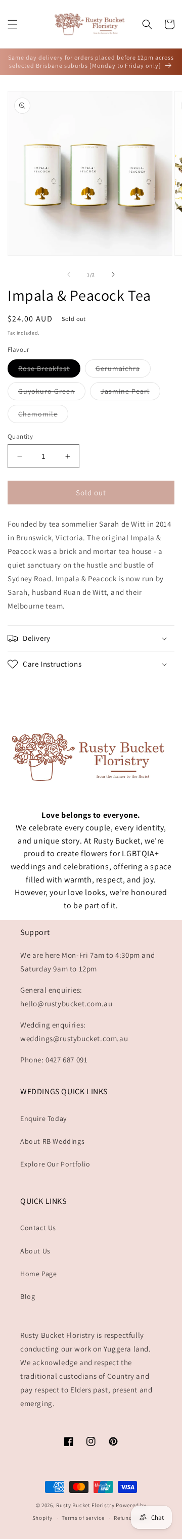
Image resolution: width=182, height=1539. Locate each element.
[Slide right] (113, 274)
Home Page (38, 1273)
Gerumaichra (123, 370)
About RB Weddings (52, 1141)
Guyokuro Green (51, 393)
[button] (13, 24)
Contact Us (38, 1227)
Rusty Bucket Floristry (86, 1505)
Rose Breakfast (49, 370)
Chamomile (43, 416)
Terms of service (83, 1517)
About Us (35, 1250)
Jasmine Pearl (130, 393)
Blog (27, 1296)
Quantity (20, 436)
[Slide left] (69, 274)
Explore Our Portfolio (55, 1164)
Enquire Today (43, 1118)
